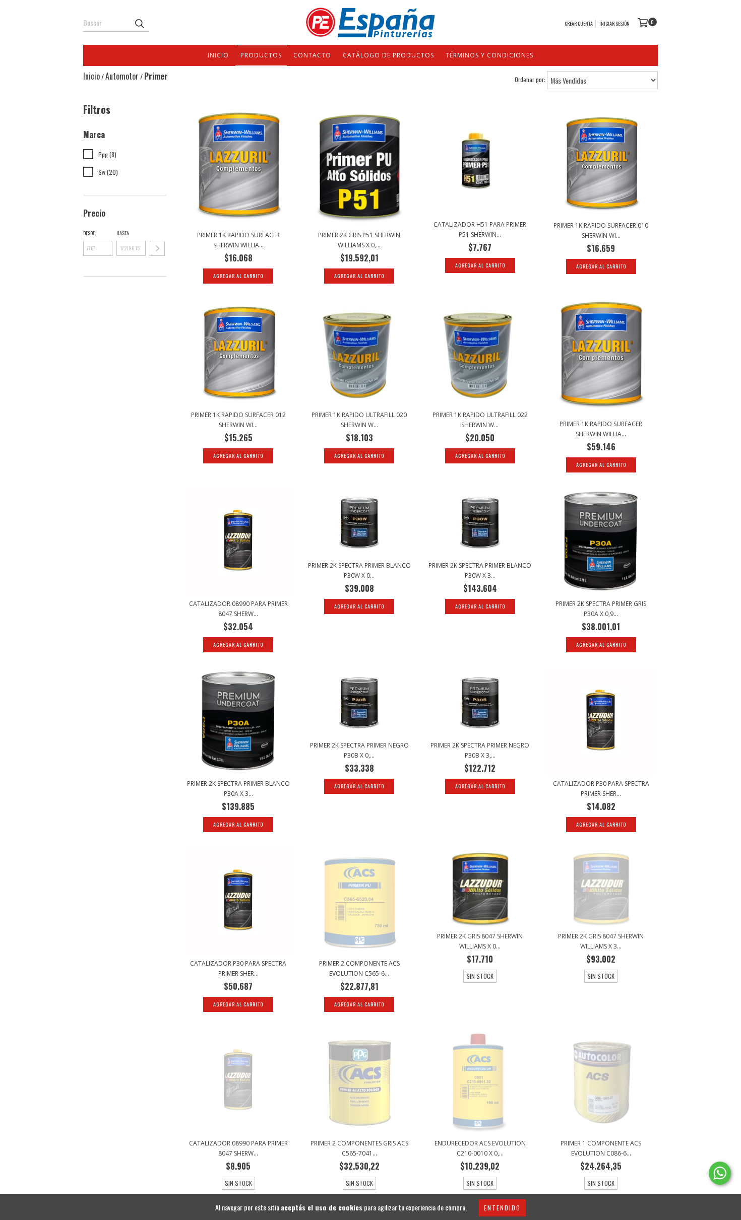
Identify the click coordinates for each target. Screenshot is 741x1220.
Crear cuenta (579, 23)
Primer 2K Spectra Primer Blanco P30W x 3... (479, 570)
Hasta (122, 233)
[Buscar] (139, 23)
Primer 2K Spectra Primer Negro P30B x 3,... (479, 750)
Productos (261, 55)
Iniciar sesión (614, 23)
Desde (89, 233)
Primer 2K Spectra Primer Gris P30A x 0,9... (600, 608)
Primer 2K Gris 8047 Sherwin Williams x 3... (601, 941)
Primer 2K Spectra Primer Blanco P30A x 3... (238, 788)
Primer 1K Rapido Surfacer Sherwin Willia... (238, 240)
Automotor (122, 76)
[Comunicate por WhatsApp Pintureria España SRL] (720, 1173)
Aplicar (157, 248)
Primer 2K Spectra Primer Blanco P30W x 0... (359, 570)
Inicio (218, 55)
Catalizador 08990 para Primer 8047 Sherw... (238, 608)
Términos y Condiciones (489, 55)
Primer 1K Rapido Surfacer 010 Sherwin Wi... (600, 230)
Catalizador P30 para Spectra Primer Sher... (601, 788)
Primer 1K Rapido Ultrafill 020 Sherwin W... (359, 420)
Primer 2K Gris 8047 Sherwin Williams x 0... (480, 941)
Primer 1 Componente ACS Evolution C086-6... (601, 1148)
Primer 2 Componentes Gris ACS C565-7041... (359, 1148)
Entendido (502, 1207)
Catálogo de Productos (388, 55)
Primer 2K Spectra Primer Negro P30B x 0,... (359, 750)
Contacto (312, 55)
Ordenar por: (530, 79)
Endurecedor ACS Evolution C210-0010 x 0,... (480, 1148)
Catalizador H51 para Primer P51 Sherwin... (480, 229)
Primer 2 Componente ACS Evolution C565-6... (359, 968)
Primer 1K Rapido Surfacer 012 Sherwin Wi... (238, 420)
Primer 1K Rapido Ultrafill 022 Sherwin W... (480, 420)
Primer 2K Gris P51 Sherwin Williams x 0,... (359, 240)
